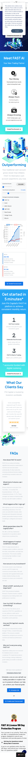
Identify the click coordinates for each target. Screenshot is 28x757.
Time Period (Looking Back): (14, 190)
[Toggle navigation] (25, 8)
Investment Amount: (6, 183)
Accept (17, 31)
